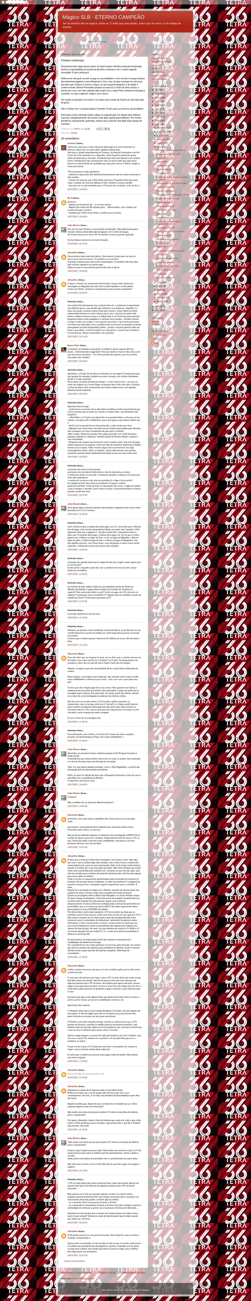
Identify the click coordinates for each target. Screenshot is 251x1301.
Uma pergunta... (164, 202)
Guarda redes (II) (165, 218)
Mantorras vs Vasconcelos (169, 154)
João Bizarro (74, 225)
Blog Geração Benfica (162, 62)
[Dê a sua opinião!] (100, 128)
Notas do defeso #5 (166, 206)
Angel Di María (163, 169)
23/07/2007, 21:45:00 (77, 1129)
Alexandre (73, 654)
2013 (157, 101)
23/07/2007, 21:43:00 (77, 1077)
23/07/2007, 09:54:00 (77, 394)
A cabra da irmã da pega (168, 198)
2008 (157, 121)
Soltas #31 (161, 158)
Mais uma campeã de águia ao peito (173, 195)
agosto (160, 143)
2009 (157, 117)
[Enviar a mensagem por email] (97, 128)
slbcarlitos (73, 252)
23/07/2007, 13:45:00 (77, 741)
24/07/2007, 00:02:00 (77, 1223)
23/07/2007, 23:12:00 (77, 1171)
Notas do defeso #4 (166, 277)
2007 (157, 124)
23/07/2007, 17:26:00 (77, 957)
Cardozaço (162, 274)
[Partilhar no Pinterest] (108, 128)
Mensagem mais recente (76, 1272)
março (160, 294)
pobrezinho (162, 162)
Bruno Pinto (73, 345)
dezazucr (72, 143)
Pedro (157, 339)
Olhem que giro (164, 235)
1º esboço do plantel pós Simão (171, 150)
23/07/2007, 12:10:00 (77, 618)
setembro (161, 139)
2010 (157, 113)
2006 (157, 306)
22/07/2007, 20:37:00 (77, 244)
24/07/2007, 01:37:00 (77, 1255)
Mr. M (70, 198)
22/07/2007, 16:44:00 (77, 216)
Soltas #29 (161, 247)
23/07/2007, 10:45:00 (77, 514)
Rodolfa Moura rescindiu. (168, 266)
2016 (157, 90)
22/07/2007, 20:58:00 (77, 293)
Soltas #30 (161, 214)
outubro (161, 135)
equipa (74, 133)
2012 (157, 105)
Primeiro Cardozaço (166, 191)
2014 (157, 98)
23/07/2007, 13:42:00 (77, 722)
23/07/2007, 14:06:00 (77, 806)
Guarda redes (163, 243)
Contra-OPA (162, 254)
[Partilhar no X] (103, 128)
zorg (157, 343)
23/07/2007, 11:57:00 (77, 601)
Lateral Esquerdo (159, 58)
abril (159, 290)
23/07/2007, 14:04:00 (77, 784)
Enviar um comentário (75, 1261)
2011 (157, 109)
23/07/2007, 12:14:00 (77, 645)
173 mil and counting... (167, 210)
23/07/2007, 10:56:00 (77, 550)
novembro (162, 131)
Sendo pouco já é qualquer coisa (172, 183)
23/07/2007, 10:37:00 (77, 495)
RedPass (156, 69)
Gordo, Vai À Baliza (160, 76)
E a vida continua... (165, 173)
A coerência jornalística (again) (171, 251)
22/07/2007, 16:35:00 (77, 189)
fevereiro (161, 298)
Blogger (146, 1290)
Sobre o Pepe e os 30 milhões (170, 231)
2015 (157, 94)
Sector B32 (157, 65)
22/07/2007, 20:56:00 (77, 271)
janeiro (160, 301)
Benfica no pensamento (167, 239)
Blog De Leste (158, 72)
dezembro (162, 128)
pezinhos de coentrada (167, 258)
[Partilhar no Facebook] (105, 128)
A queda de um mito (166, 166)
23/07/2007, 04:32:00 (77, 361)
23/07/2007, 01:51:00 (77, 336)
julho (159, 147)
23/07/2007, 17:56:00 (77, 1061)
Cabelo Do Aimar (159, 79)
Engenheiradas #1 (165, 262)
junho (160, 282)
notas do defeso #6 (165, 187)
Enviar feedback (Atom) (83, 1278)
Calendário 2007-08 (166, 228)
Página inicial (107, 1272)
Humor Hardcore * (165, 270)
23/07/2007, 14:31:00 (77, 847)
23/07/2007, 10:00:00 (77, 457)
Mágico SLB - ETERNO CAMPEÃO (103, 17)
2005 (157, 310)
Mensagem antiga (134, 1272)
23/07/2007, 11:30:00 (77, 574)
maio (159, 286)
